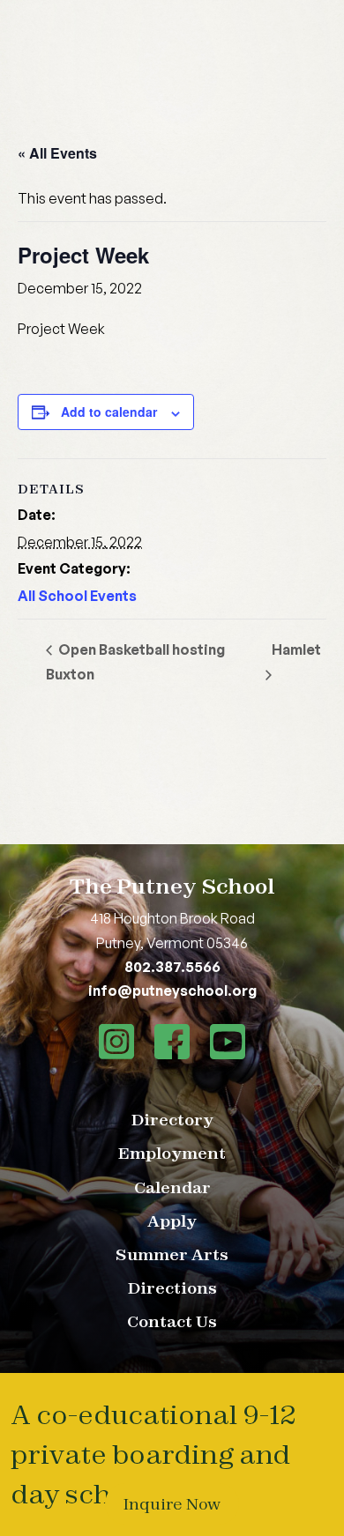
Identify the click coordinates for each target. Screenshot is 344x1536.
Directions (172, 1288)
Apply (172, 1221)
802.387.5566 (172, 967)
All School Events (77, 596)
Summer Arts (172, 1254)
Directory (172, 1119)
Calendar (172, 1187)
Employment (172, 1153)
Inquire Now (172, 1504)
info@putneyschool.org (172, 990)
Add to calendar (109, 411)
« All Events (57, 153)
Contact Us (172, 1321)
